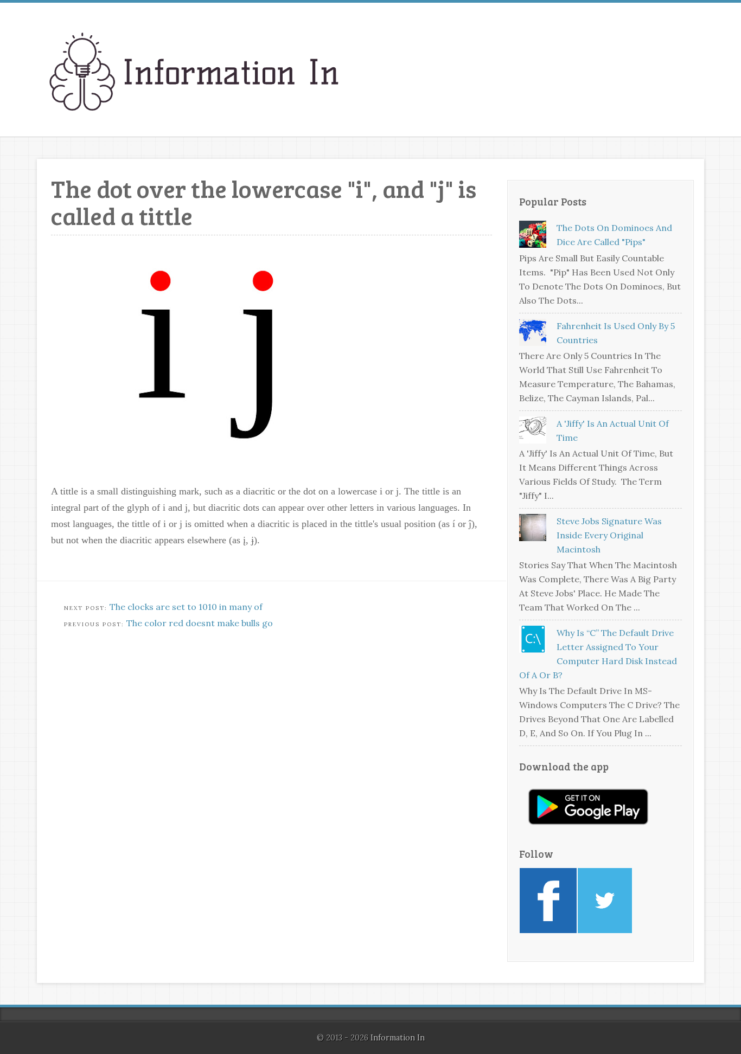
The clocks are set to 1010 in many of (186, 606)
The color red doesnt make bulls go (199, 623)
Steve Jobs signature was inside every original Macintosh (609, 535)
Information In (397, 1038)
